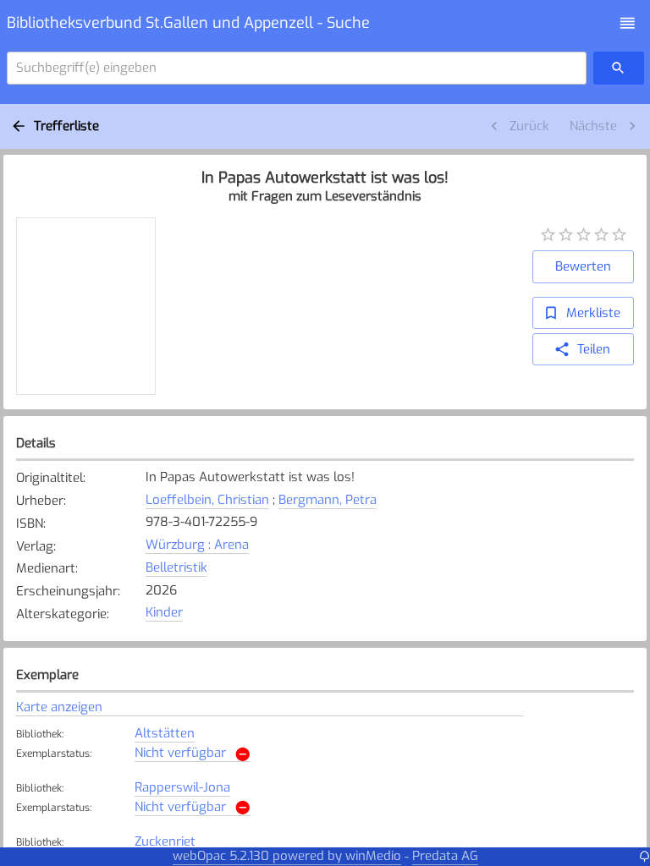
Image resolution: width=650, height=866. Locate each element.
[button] (627, 23)
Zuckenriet (165, 841)
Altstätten (165, 733)
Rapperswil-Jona (182, 787)
